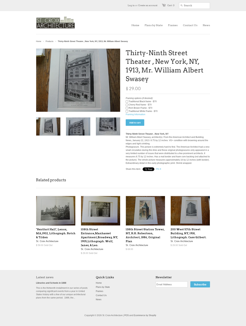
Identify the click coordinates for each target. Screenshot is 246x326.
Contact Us (101, 295)
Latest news (44, 277)
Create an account (147, 5)
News (98, 299)
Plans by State (103, 287)
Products (49, 41)
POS (126, 315)
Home (99, 283)
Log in (131, 5)
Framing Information (135, 114)
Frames (99, 291)
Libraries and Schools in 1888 (51, 283)
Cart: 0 (171, 5)
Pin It (158, 169)
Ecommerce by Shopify (145, 315)
